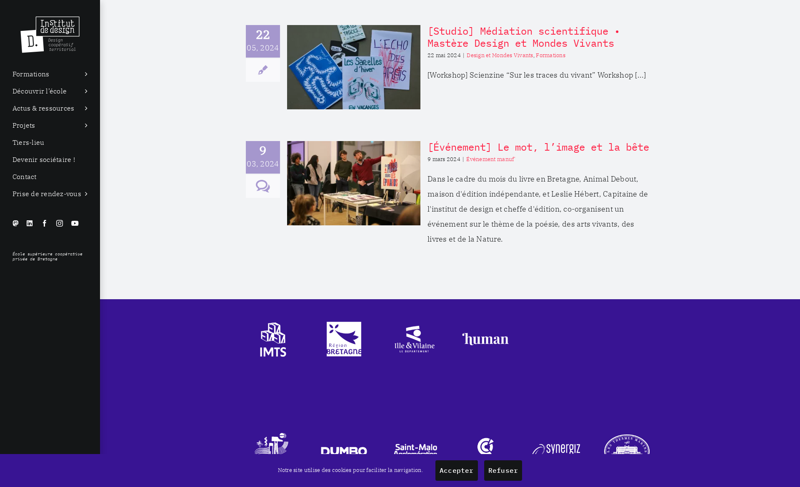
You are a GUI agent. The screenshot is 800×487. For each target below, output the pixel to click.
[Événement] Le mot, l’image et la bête (538, 147)
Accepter (457, 470)
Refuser (503, 470)
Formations (550, 55)
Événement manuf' (490, 159)
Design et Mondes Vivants (500, 55)
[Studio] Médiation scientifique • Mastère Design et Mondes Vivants (524, 37)
